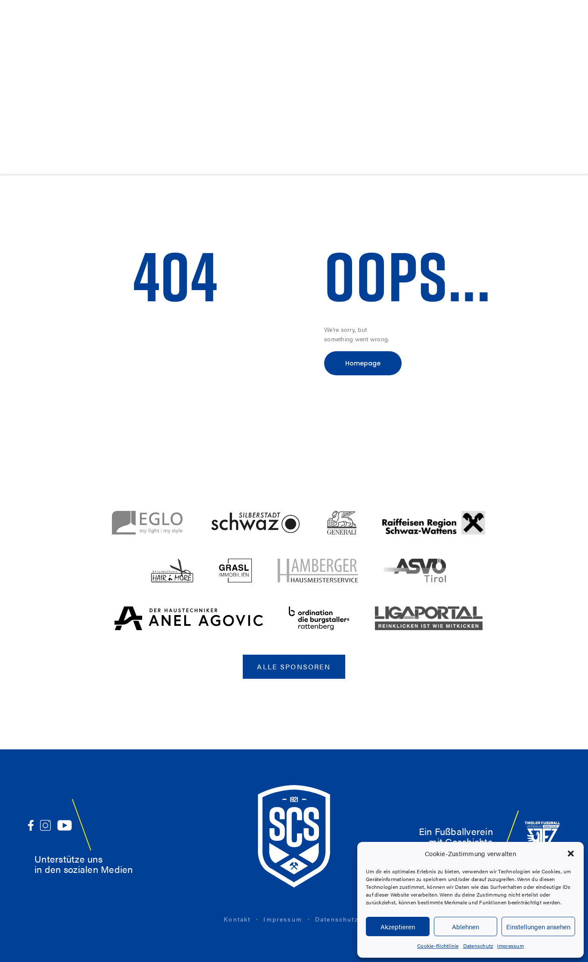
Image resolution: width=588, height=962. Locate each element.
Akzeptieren (398, 926)
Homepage (363, 363)
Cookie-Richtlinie (437, 946)
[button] (570, 853)
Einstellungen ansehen (538, 926)
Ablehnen (465, 926)
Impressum (510, 946)
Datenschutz (478, 946)
